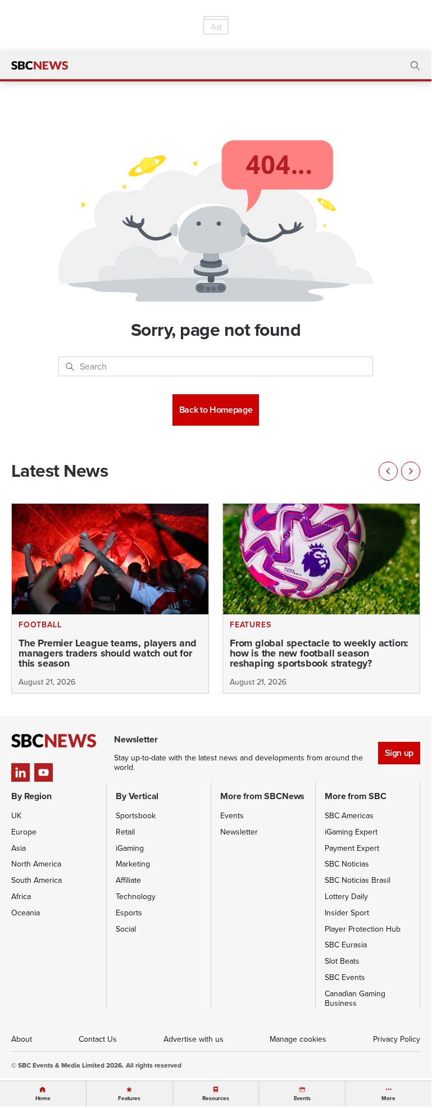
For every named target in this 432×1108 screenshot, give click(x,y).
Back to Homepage (216, 409)
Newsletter (239, 832)
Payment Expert (352, 848)
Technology (136, 896)
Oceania (25, 913)
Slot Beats (342, 961)
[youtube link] (43, 772)
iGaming (130, 848)
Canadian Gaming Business (355, 998)
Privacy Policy (396, 1039)
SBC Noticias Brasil (357, 880)
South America (36, 880)
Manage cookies (298, 1039)
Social (126, 929)
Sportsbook (136, 816)
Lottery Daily (346, 896)
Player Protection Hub (363, 929)
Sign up (399, 752)
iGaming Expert (351, 832)
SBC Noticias (347, 864)
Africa (21, 896)
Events (232, 816)
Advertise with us (193, 1039)
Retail (125, 832)
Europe (24, 832)
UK (16, 816)
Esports (129, 913)
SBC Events (345, 977)
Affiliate (128, 880)
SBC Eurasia (346, 945)
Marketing (133, 864)
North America (36, 864)
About (21, 1039)
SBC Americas (349, 816)
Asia (18, 848)
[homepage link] (39, 65)
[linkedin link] (20, 772)
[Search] (70, 366)
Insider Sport (347, 913)
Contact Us (98, 1039)
